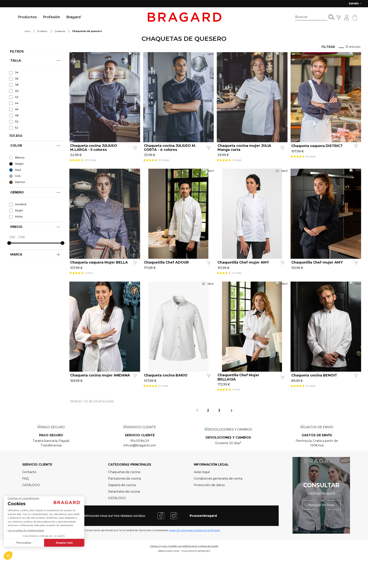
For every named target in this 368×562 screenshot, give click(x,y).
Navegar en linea (321, 505)
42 (16, 97)
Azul (18, 170)
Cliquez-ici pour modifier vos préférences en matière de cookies (184, 546)
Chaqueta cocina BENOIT (314, 375)
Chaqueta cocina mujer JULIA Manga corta (244, 148)
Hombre (20, 204)
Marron (20, 182)
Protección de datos (209, 485)
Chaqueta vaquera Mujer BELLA (99, 262)
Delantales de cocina (124, 491)
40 (17, 91)
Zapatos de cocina (122, 485)
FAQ (25, 478)
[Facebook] (161, 515)
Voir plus (15, 135)
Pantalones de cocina (124, 478)
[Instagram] (173, 515)
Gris (18, 176)
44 (16, 103)
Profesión (51, 17)
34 (16, 72)
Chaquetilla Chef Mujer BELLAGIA (238, 377)
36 (16, 78)
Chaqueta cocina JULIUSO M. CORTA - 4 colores (170, 148)
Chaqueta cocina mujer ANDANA (100, 375)
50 (16, 121)
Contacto (29, 472)
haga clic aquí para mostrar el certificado (194, 530)
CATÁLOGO (31, 485)
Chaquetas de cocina (124, 472)
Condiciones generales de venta (218, 478)
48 (16, 115)
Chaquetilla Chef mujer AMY (243, 262)
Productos (27, 17)
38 (16, 84)
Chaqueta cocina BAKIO (165, 375)
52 (16, 127)
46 (16, 109)
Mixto (19, 216)
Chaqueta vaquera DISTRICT (317, 146)
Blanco (20, 157)
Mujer (19, 210)
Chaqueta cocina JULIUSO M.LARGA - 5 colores (93, 148)
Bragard (73, 17)
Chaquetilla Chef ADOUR (166, 262)
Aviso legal (202, 472)
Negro (19, 163)
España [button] (354, 3)
